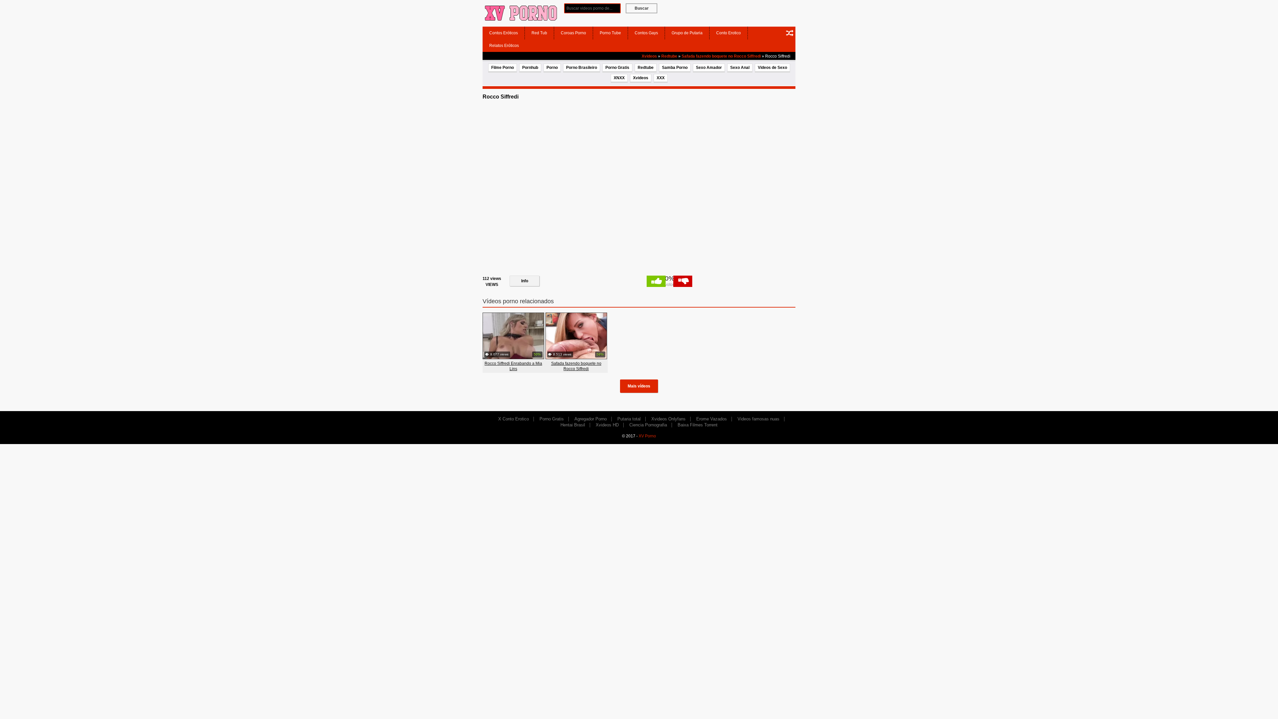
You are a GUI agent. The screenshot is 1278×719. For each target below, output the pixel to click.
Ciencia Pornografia (648, 424)
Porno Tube (610, 33)
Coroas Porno (573, 33)
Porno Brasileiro (581, 67)
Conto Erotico (728, 33)
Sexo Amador (709, 67)
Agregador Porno (590, 418)
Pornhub (530, 67)
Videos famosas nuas (758, 418)
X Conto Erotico (513, 418)
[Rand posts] (789, 33)
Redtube (669, 56)
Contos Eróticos (503, 33)
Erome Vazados (711, 418)
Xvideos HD (607, 424)
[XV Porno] (521, 13)
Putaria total (629, 418)
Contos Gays (646, 33)
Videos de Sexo (772, 67)
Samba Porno (675, 67)
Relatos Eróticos (504, 45)
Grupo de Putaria (687, 33)
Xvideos (649, 56)
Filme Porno (502, 67)
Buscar (642, 8)
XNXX (619, 78)
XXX (661, 78)
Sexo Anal (739, 67)
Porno (552, 67)
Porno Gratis (617, 67)
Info (524, 281)
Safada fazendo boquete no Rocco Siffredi (721, 56)
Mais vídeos (639, 386)
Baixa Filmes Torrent (698, 424)
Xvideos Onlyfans (668, 418)
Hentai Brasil (572, 424)
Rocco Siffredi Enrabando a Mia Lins (513, 366)
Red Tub (539, 33)
